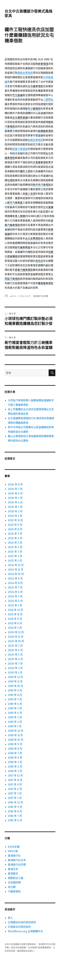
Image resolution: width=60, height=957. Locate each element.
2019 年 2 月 (15, 721)
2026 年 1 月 (15, 515)
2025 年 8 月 (15, 529)
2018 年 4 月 (15, 766)
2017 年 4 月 (15, 789)
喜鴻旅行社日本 (17, 860)
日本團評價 (14, 882)
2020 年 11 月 (15, 636)
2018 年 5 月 (15, 762)
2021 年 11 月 (15, 614)
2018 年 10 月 (15, 739)
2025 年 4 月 (15, 547)
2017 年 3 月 (15, 793)
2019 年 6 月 (15, 703)
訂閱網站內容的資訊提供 (22, 922)
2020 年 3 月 (15, 663)
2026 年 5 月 (15, 497)
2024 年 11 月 (15, 569)
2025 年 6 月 (15, 538)
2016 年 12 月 (15, 802)
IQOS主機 (13, 846)
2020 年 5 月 (15, 654)
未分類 (12, 887)
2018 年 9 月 (15, 744)
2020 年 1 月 (15, 672)
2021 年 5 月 (15, 627)
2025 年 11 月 (15, 520)
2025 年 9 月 (15, 524)
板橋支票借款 (35, 140)
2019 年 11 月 (15, 681)
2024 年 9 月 (15, 578)
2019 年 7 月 (15, 699)
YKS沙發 (13, 851)
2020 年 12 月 (16, 632)
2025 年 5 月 (15, 542)
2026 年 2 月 (15, 511)
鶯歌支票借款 (25, 72)
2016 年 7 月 (15, 815)
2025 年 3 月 (15, 551)
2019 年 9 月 (15, 690)
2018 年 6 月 (15, 757)
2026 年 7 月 (15, 488)
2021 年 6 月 (15, 623)
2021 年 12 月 (15, 609)
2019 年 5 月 (15, 708)
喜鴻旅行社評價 (40, 296)
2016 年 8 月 (15, 811)
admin (13, 296)
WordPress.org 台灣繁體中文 (25, 931)
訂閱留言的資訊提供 (19, 926)
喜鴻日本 (13, 869)
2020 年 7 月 (15, 645)
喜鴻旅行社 (14, 855)
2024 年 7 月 (15, 587)
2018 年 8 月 (15, 748)
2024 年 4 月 (15, 600)
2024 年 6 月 (15, 591)
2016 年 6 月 (15, 820)
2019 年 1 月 (15, 726)
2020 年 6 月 (15, 650)
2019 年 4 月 (15, 712)
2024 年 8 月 (15, 583)
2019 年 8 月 (15, 694)
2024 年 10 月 (16, 574)
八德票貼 (48, 99)
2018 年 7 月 (15, 753)
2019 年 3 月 (15, 717)
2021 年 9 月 (15, 618)
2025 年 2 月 (15, 556)
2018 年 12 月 (15, 730)
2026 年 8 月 (15, 484)
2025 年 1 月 (15, 560)
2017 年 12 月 (15, 775)
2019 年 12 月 (15, 677)
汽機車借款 (14, 891)
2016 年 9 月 (15, 806)
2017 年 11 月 (15, 780)
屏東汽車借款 (20, 148)
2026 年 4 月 (15, 502)
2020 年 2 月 (15, 668)
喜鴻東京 (13, 873)
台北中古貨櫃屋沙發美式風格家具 (20, 944)
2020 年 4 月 (15, 659)
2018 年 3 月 (15, 771)
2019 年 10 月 (15, 686)
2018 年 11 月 (15, 735)
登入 (10, 917)
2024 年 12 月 (16, 565)
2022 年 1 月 (15, 605)
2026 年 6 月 (15, 493)
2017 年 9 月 (15, 784)
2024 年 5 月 (15, 596)
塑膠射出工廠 (15, 878)
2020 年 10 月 (16, 641)
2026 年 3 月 (15, 506)
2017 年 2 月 (15, 797)
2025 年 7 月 (15, 533)
